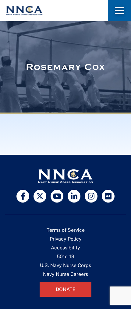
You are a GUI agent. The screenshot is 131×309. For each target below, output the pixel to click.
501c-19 (65, 256)
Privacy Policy (66, 239)
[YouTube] (57, 196)
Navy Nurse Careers (65, 274)
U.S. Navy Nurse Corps (65, 265)
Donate (66, 289)
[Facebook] (22, 196)
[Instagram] (91, 196)
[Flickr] (108, 196)
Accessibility (65, 248)
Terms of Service (66, 230)
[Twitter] (40, 196)
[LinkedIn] (74, 196)
